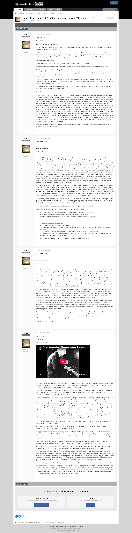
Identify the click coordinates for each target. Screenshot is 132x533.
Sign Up (114, 3)
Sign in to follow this (100, 18)
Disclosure (73, 527)
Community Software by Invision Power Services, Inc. (66, 530)
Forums (18, 10)
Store (58, 10)
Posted (43, 34)
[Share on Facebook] (16, 516)
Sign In (106, 3)
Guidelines (29, 10)
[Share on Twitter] (19, 516)
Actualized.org (53, 527)
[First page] (17, 29)
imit (29, 20)
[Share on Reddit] (22, 516)
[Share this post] (113, 34)
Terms (61, 527)
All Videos (41, 10)
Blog (50, 10)
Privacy (67, 527)
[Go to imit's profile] (17, 19)
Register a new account (41, 505)
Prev (21, 28)
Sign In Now (90, 505)
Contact (80, 527)
